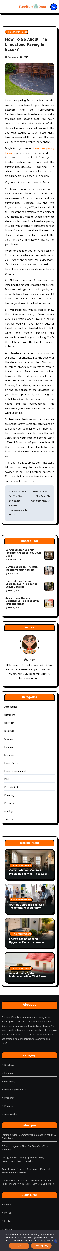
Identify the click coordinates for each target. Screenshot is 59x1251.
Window (8, 819)
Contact (8, 1221)
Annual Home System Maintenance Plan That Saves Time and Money (22, 601)
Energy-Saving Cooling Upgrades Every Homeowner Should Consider (21, 584)
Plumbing (9, 795)
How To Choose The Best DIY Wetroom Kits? (40, 496)
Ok (19, 1245)
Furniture (9, 747)
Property (9, 803)
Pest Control (11, 787)
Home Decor (11, 763)
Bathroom (9, 715)
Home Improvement (17, 31)
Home (7, 1204)
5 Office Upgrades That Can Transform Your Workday (21, 568)
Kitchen (8, 779)
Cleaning (8, 739)
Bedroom (9, 723)
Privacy (8, 1213)
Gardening (9, 755)
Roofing (8, 811)
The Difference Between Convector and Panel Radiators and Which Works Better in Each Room (28, 1182)
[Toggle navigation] (8, 7)
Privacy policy (41, 1245)
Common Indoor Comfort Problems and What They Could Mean (23, 553)
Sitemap (8, 1229)
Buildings (9, 731)
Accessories (10, 706)
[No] (55, 1241)
